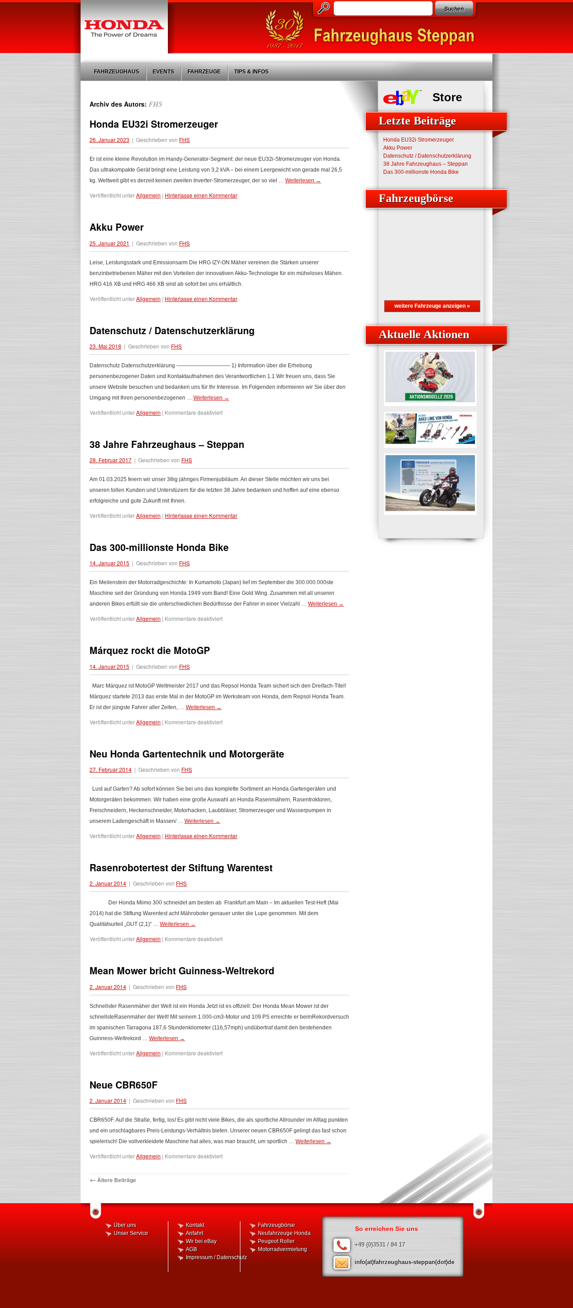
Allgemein (148, 195)
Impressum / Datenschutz (216, 1257)
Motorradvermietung (282, 1249)
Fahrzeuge (204, 72)
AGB (191, 1249)
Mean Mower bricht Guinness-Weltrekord (182, 970)
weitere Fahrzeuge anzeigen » (432, 306)
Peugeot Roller (276, 1241)
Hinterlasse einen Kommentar (201, 195)
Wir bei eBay (201, 1241)
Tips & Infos (251, 72)
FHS (155, 103)
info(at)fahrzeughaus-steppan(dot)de (404, 1262)
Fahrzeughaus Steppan (374, 30)
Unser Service (131, 1233)
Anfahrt (194, 1233)
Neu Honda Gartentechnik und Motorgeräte (187, 753)
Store (447, 97)
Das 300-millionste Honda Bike (159, 547)
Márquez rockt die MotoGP (150, 650)
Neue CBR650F (124, 1084)
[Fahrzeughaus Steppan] (124, 27)
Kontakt (195, 1225)
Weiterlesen (303, 180)
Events (163, 72)
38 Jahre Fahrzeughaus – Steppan (167, 444)
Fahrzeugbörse (276, 1225)
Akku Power (117, 226)
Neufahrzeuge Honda (284, 1233)
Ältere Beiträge (113, 1180)
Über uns (125, 1225)
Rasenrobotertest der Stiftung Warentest (181, 867)
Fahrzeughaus (116, 72)
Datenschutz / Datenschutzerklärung (172, 330)
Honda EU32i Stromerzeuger (154, 123)
